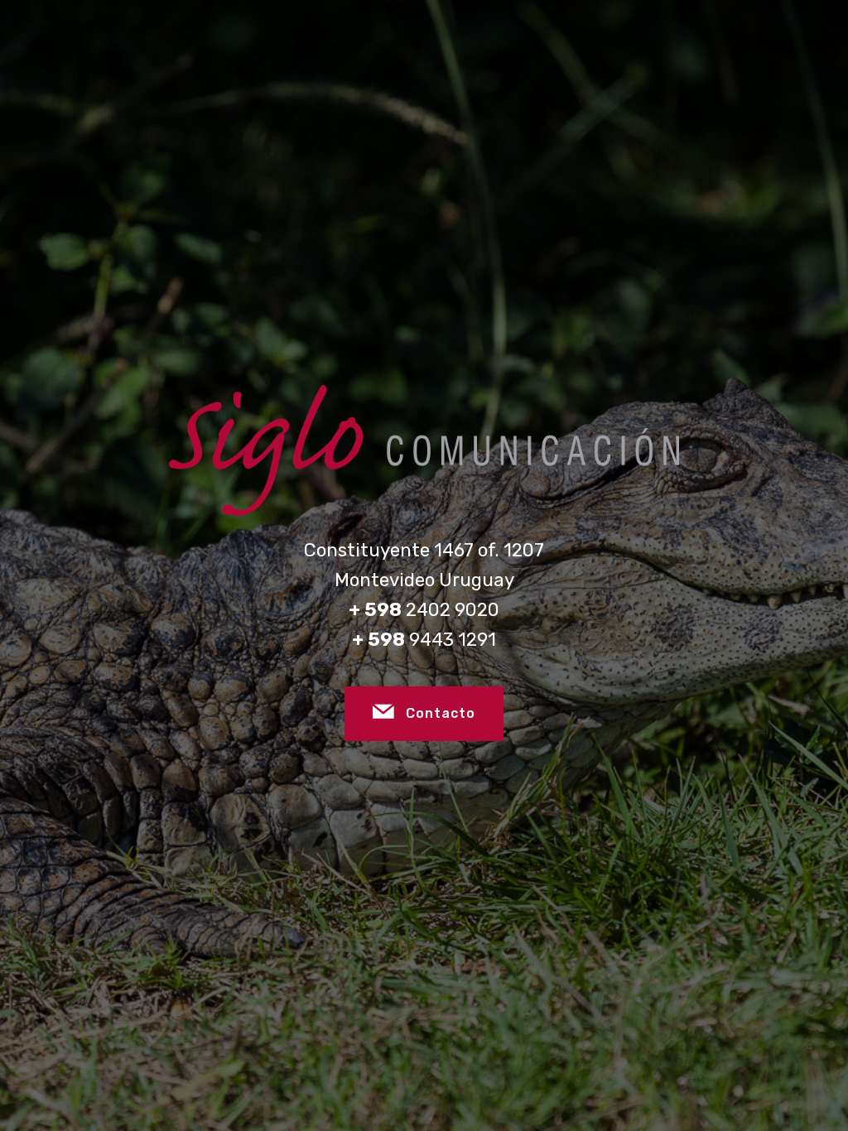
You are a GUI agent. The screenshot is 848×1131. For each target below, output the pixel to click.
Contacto (440, 713)
